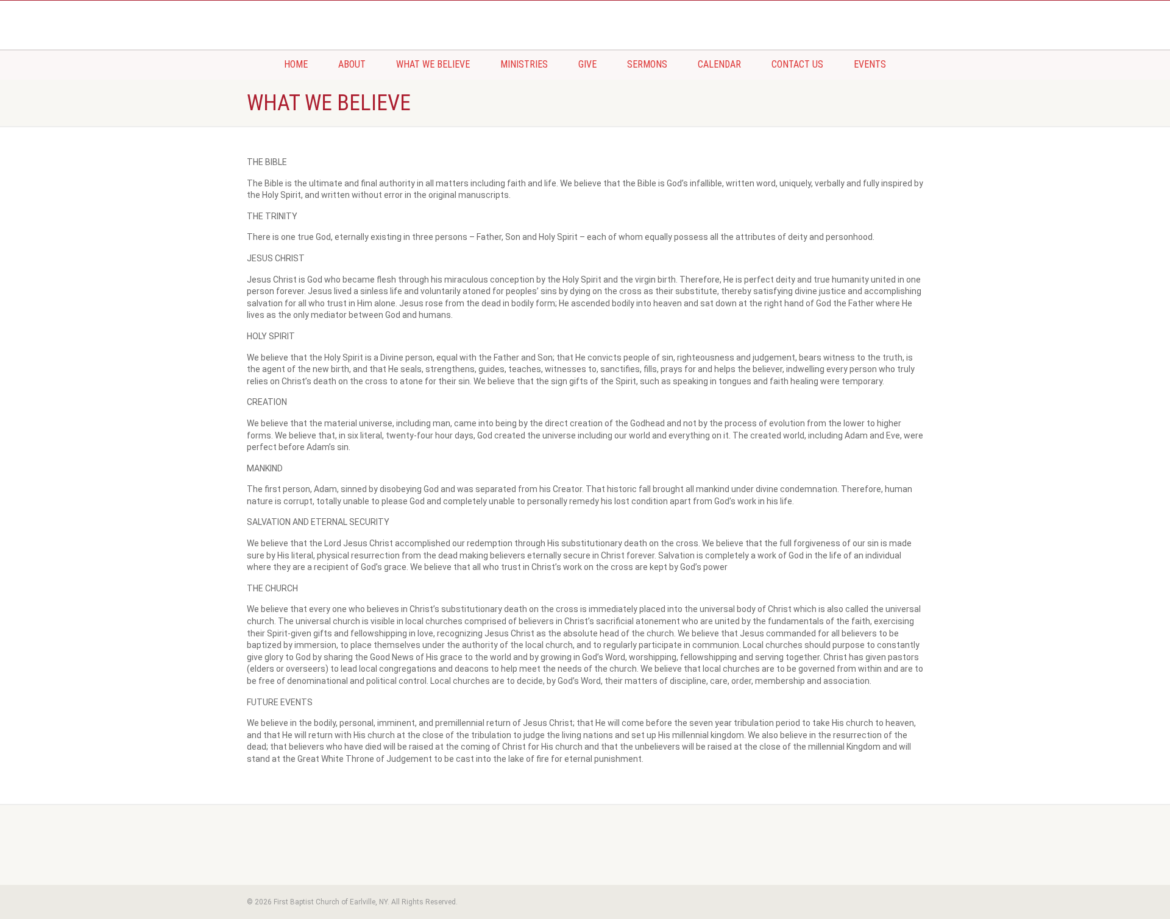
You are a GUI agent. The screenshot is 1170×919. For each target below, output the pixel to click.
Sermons (647, 64)
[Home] (353, 13)
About (352, 64)
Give (587, 64)
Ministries (524, 64)
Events (870, 64)
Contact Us (797, 64)
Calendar (719, 64)
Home (296, 64)
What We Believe (433, 64)
